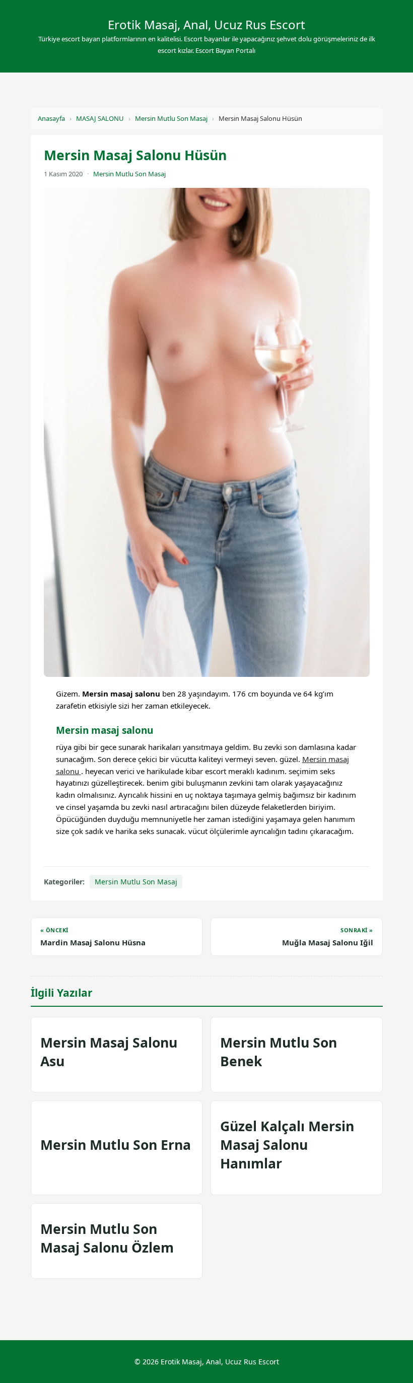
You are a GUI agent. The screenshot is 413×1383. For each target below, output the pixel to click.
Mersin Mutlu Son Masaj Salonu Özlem (107, 1238)
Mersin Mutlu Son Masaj (171, 118)
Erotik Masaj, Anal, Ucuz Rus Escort (206, 24)
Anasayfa (51, 118)
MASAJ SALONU (100, 118)
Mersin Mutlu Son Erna (115, 1145)
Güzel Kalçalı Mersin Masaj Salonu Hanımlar (287, 1144)
